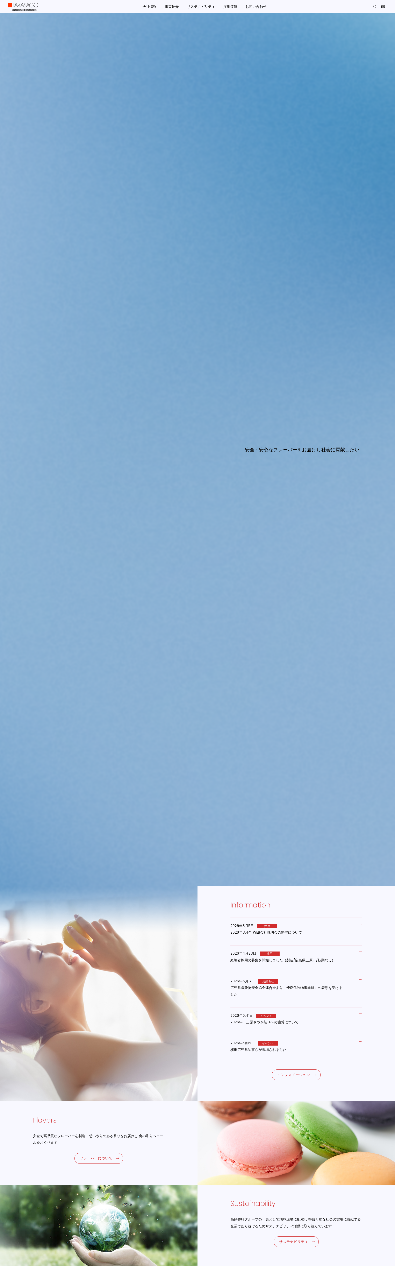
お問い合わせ (255, 6)
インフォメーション (293, 1074)
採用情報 (230, 6)
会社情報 (150, 6)
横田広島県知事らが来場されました (258, 1049)
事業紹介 (172, 6)
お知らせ (268, 981)
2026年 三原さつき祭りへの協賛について (264, 1022)
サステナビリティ (201, 6)
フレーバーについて (96, 1158)
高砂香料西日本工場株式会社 (23, 6)
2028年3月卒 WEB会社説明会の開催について (266, 932)
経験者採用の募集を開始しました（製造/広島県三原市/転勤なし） (282, 960)
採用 (267, 926)
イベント (266, 1016)
